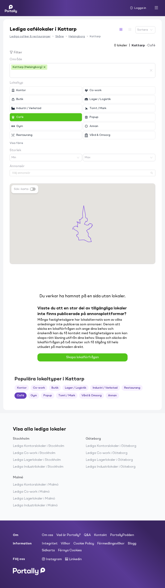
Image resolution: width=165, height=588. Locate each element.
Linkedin (75, 559)
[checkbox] (46, 90)
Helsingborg (77, 36)
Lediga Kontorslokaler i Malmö (36, 484)
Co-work (39, 387)
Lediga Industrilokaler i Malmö (35, 505)
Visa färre (16, 143)
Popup (47, 395)
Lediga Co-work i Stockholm (34, 453)
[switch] (33, 189)
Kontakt (100, 535)
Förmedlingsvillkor (111, 543)
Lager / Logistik (75, 387)
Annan (112, 395)
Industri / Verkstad (105, 387)
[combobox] (79, 73)
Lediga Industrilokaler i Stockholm (38, 466)
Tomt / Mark (66, 395)
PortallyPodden (122, 535)
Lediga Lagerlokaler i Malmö (34, 498)
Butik (54, 387)
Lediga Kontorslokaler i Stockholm (38, 446)
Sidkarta (48, 550)
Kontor (22, 387)
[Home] (11, 8)
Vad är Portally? (68, 535)
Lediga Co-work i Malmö (31, 491)
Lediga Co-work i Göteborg (106, 453)
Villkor (65, 543)
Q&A (87, 535)
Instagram (53, 559)
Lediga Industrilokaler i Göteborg (110, 466)
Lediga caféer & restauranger (30, 36)
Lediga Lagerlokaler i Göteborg (109, 460)
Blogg (132, 543)
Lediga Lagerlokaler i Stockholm (37, 460)
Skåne (59, 36)
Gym (34, 395)
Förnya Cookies (70, 550)
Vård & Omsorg (91, 395)
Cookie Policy (83, 543)
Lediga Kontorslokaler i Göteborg (111, 446)
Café (20, 395)
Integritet (50, 543)
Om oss (47, 535)
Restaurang (132, 387)
